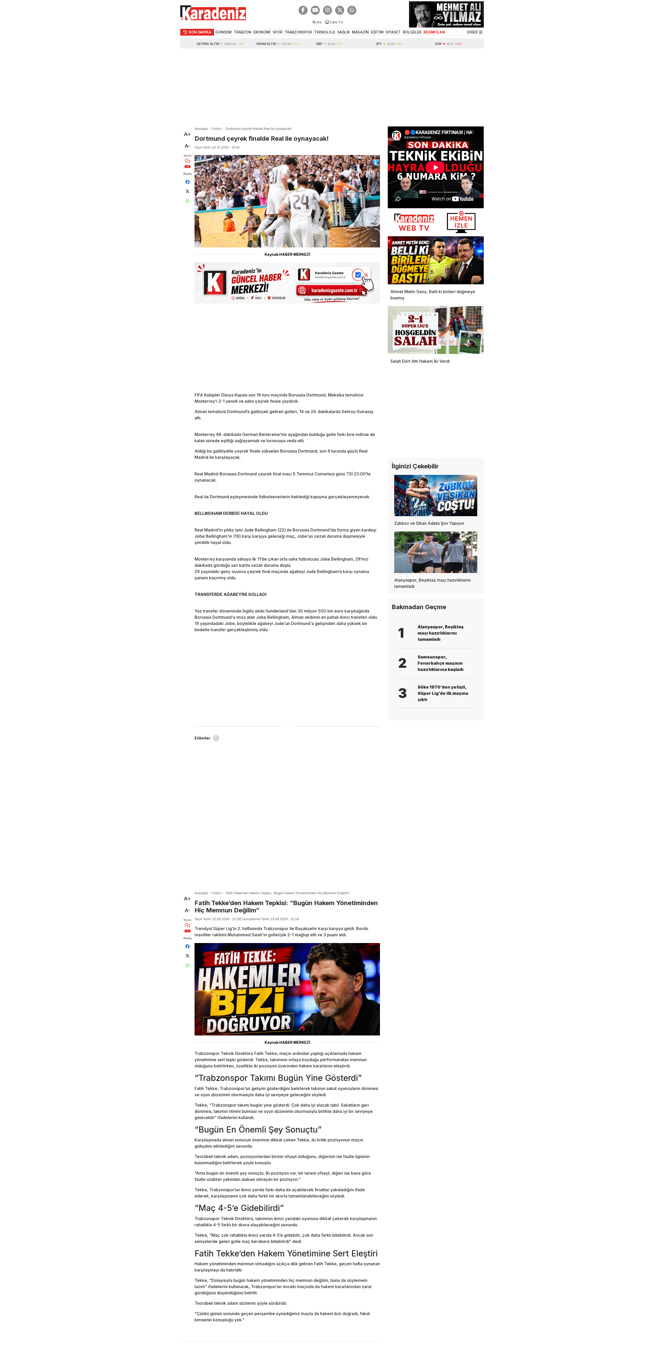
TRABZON (242, 32)
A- (187, 146)
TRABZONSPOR (298, 32)
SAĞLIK (343, 32)
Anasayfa (201, 129)
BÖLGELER (412, 32)
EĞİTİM (377, 32)
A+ (187, 134)
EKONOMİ (262, 32)
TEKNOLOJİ (324, 32)
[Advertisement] (332, 87)
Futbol (217, 129)
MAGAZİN (360, 32)
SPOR (277, 32)
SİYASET (393, 32)
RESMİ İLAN (434, 32)
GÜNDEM (223, 32)
